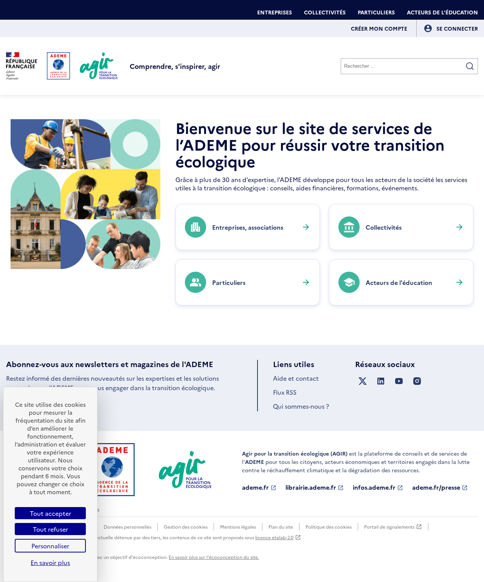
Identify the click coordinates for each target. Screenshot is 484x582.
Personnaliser (50, 546)
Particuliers (376, 12)
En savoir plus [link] (50, 562)
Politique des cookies (329, 526)
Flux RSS (284, 392)
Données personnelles (127, 526)
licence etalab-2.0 (274, 537)
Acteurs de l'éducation (442, 12)
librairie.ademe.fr (310, 487)
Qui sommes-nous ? (301, 406)
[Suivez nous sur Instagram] (417, 381)
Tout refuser (50, 529)
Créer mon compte (379, 28)
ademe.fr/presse (436, 487)
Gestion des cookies (186, 526)
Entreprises (274, 12)
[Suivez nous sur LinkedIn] (380, 381)
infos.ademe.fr (374, 487)
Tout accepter (50, 513)
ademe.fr (255, 487)
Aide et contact (296, 378)
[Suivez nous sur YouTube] (399, 381)
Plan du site (280, 526)
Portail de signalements (389, 527)
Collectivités (325, 12)
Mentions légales (238, 526)
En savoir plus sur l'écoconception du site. (214, 557)
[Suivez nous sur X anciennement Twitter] (362, 381)
